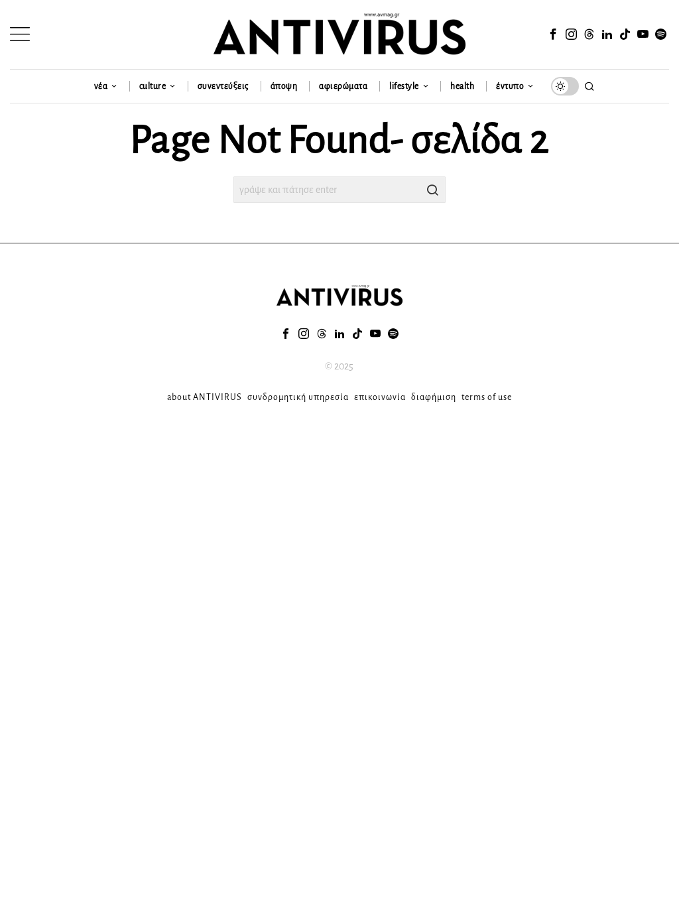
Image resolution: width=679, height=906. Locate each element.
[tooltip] (554, 34)
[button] (432, 189)
